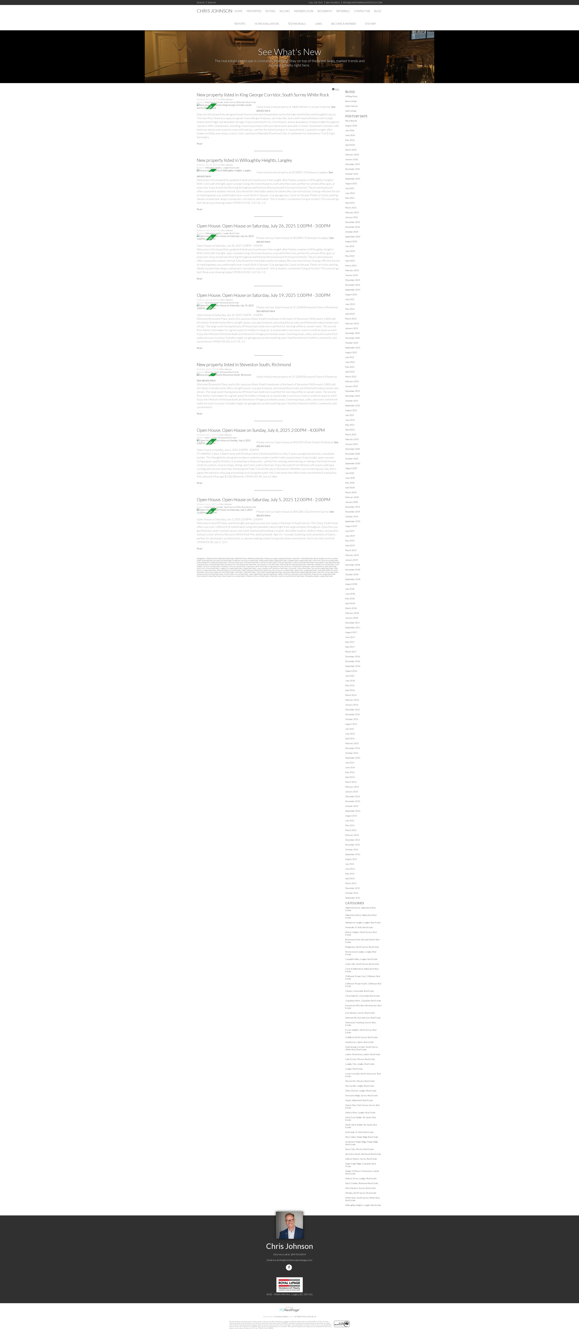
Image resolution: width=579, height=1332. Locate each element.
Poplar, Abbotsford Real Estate (252, 570)
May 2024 (349, 256)
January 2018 (351, 618)
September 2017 (352, 627)
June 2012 (350, 868)
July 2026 (349, 130)
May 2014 (349, 772)
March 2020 (350, 492)
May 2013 (349, 825)
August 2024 (351, 241)
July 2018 (349, 589)
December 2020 (352, 449)
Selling (285, 11)
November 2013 (352, 801)
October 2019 (351, 516)
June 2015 (350, 733)
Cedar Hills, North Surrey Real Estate (325, 560)
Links (318, 23)
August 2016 (351, 671)
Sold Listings (350, 110)
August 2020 (351, 468)
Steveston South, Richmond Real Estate (222, 302)
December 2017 (352, 622)
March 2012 (350, 883)
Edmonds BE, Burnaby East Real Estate (293, 564)
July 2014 (349, 762)
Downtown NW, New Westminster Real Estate (241, 564)
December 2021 (352, 391)
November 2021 (352, 396)
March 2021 (350, 434)
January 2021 (351, 444)
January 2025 (351, 217)
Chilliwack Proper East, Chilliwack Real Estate (243, 562)
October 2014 (351, 753)
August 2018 (351, 584)
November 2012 (352, 844)
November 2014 (352, 748)
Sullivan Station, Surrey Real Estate (236, 574)
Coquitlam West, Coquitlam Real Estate (211, 564)
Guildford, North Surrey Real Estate (233, 566)
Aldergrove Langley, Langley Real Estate (277, 558)
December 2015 (352, 709)
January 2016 (351, 704)
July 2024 (349, 246)
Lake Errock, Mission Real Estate (208, 568)
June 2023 (350, 304)
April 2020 (350, 487)
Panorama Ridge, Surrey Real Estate (229, 570)
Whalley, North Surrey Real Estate (257, 576)
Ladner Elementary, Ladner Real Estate (324, 566)
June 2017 (350, 637)
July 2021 (349, 415)
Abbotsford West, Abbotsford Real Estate (249, 558)
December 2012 (352, 840)
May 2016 (349, 685)
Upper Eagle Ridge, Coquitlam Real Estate (263, 574)
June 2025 (350, 193)
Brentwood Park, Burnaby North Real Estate (217, 560)
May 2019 (349, 540)
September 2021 (352, 405)
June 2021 (350, 420)
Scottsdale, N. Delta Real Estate (245, 572)
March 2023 (350, 318)
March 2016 (350, 695)
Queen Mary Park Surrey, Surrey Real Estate (278, 570)
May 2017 (349, 642)
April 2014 (350, 777)
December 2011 (352, 888)
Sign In (200, 2)
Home (238, 11)
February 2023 (352, 323)
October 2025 (351, 174)
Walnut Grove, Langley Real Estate (324, 574)
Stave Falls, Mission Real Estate (327, 572)
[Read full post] (225, 106)
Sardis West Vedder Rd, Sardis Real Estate (219, 572)
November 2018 (352, 569)
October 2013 (351, 806)
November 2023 (352, 285)
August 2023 (351, 294)
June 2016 (350, 680)
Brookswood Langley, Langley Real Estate (273, 560)
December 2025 (352, 164)
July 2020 (349, 473)
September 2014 (352, 757)
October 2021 (351, 400)
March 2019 (350, 550)
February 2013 (352, 835)
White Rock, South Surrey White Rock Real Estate (287, 576)
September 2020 (352, 463)
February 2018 (352, 613)
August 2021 (351, 410)
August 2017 (351, 632)
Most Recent (351, 120)
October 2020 (351, 458)
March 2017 (350, 651)
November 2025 (352, 169)
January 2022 (351, 386)
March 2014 (350, 782)
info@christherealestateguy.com (295, 1260)
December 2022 (352, 333)
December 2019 (352, 507)
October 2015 (351, 719)
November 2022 (352, 338)
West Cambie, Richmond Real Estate (221, 437)
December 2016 (352, 656)
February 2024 (352, 270)
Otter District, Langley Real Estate (360, 1090)
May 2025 (349, 198)
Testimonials (297, 23)
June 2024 (350, 251)
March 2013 (350, 830)
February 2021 (352, 439)
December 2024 (352, 222)
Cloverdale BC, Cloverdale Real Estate (327, 562)
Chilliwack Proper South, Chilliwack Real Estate (276, 562)
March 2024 (350, 265)
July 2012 (349, 864)
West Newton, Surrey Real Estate (233, 576)
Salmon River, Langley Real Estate (305, 570)
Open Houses (351, 106)
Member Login (303, 11)
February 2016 (352, 700)
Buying (270, 11)
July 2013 (349, 820)
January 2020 (351, 502)
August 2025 (351, 183)
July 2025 (349, 188)
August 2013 (351, 815)
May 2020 (349, 482)
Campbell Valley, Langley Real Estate (300, 560)
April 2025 (350, 202)
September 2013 (352, 811)
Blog (377, 11)
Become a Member (343, 23)
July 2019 (349, 531)
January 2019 (351, 560)
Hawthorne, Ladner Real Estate (257, 566)
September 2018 (352, 579)
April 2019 (350, 545)
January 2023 (351, 328)
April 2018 (350, 603)
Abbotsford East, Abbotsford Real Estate (220, 558)
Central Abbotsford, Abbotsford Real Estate (212, 562)
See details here (265, 311)
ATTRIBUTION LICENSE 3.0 (305, 1316)
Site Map (370, 23)
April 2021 (350, 429)
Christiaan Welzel (281, 1316)
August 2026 (351, 125)
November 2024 (352, 227)
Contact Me (362, 11)
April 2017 (350, 646)
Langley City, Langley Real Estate (231, 568)
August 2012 (351, 859)
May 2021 (349, 424)
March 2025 (350, 207)
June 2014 (350, 767)
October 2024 (351, 231)
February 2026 (352, 154)
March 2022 (350, 376)
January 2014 (351, 791)
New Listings (351, 101)
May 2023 (349, 309)
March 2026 (350, 149)
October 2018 (351, 574)
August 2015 (351, 724)
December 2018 (352, 564)
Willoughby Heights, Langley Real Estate (222, 167)
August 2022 (351, 352)
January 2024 (351, 275)
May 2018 (349, 598)
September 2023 (352, 289)
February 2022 (352, 381)
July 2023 (349, 299)
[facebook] (289, 1267)
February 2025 (352, 212)
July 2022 (349, 357)
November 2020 (352, 453)
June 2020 (350, 478)
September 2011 (352, 897)
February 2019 (352, 555)
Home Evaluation (267, 23)
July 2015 (349, 729)
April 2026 (350, 145)
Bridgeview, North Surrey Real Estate (245, 560)
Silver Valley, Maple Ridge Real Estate (269, 572)
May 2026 (349, 140)
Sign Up (212, 2)
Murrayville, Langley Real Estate (322, 568)
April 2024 (350, 260)
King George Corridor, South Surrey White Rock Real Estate (230, 102)
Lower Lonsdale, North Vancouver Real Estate (272, 568)
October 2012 (351, 849)
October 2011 (351, 893)
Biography (324, 11)
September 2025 (352, 178)
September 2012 (352, 854)
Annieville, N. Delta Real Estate (302, 558)
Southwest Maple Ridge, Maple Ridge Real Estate (299, 572)
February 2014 (352, 786)
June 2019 (350, 535)
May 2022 (349, 367)
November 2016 (352, 661)
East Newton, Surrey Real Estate (268, 564)
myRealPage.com (289, 1310)
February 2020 (352, 497)
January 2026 (351, 159)
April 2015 (350, 738)
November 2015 (352, 714)
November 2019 (352, 511)
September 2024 (352, 236)
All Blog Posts (351, 96)
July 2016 (349, 675)
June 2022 (350, 362)
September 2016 (352, 666)
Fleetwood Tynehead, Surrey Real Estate (320, 564)
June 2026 (350, 135)
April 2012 (350, 878)
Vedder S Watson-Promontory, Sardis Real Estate (294, 574)
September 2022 (352, 347)
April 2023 (350, 313)
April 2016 (350, 690)
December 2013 (352, 796)
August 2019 (351, 526)
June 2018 (350, 593)
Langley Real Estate (249, 568)
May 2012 (349, 873)
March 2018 (350, 608)
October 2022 (351, 342)
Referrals (343, 11)
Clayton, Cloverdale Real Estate (303, 562)
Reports (239, 23)
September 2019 (352, 521)
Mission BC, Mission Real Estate (300, 568)
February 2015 (352, 743)
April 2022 (350, 371)
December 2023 (352, 280)
